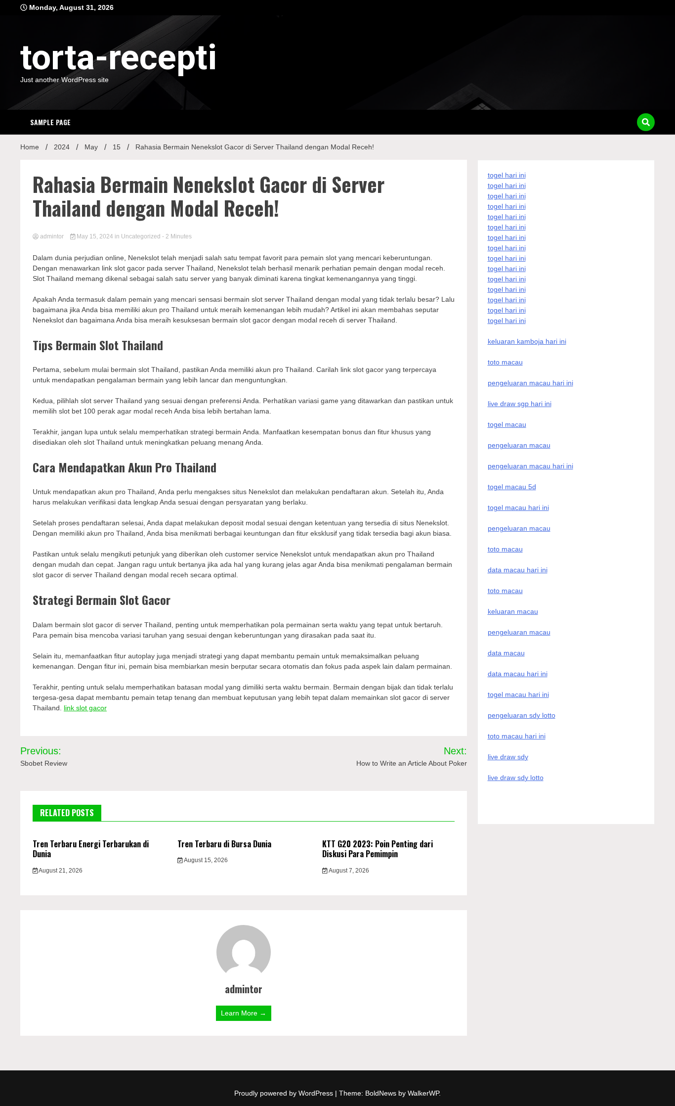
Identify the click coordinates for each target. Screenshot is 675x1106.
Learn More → (243, 1013)
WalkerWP (423, 1093)
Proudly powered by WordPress (284, 1093)
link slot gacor (85, 708)
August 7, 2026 (348, 870)
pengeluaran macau (519, 632)
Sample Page (50, 122)
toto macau (505, 591)
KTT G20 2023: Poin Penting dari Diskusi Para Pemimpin (377, 849)
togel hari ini (507, 310)
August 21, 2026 (60, 870)
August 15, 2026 (205, 860)
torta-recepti (118, 57)
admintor (52, 236)
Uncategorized (141, 236)
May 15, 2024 (95, 236)
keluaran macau (513, 611)
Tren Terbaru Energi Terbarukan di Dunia (91, 849)
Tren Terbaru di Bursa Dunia (224, 844)
